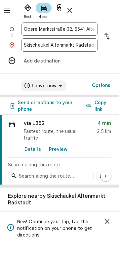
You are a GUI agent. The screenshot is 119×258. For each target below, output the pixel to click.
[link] (59, 150)
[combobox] (59, 29)
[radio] (28, 10)
